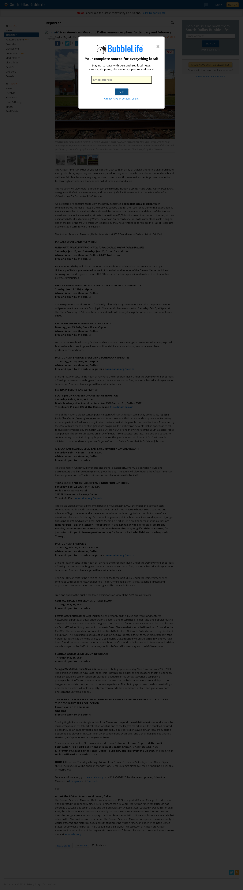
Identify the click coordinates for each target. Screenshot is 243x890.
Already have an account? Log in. (121, 98)
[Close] (157, 46)
